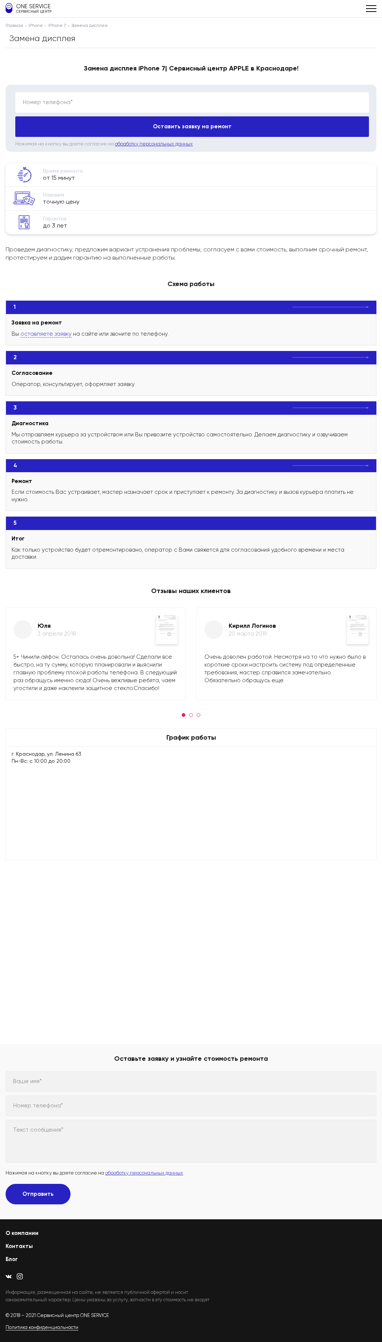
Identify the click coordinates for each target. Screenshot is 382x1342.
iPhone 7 (57, 25)
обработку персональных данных (154, 144)
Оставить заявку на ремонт (192, 126)
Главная (14, 25)
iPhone (35, 25)
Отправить (38, 1194)
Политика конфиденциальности (42, 1327)
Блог (12, 1259)
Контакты (19, 1246)
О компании (22, 1233)
